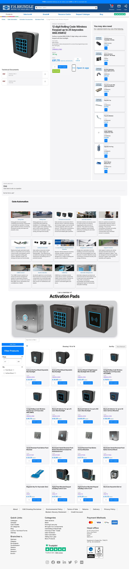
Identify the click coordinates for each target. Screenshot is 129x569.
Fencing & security (51, 524)
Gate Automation (12, 19)
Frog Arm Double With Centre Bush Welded (109, 85)
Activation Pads (39, 19)
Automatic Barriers (86, 225)
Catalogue (14, 520)
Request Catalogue (83, 14)
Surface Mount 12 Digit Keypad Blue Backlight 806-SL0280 (87, 371)
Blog (101, 14)
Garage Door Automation (86, 253)
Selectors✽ (28, 14)
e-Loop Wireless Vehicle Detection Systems (64, 253)
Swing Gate (20, 225)
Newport (13, 551)
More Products (50, 539)
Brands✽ (46, 14)
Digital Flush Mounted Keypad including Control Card (61, 487)
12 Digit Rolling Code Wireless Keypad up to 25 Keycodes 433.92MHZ (112, 371)
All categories (15, 526)
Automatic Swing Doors (86, 278)
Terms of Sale (72, 509)
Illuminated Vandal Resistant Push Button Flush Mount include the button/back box (62, 449)
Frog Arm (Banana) (108, 115)
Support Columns (108, 253)
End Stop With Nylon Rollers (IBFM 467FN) (109, 70)
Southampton (15, 545)
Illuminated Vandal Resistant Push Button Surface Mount (114, 448)
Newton (13, 549)
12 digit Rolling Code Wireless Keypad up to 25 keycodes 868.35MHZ (35, 410)
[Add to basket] (105, 48)
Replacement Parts (20, 253)
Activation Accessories (26, 19)
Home (3, 19)
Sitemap (13, 533)
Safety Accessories (42, 253)
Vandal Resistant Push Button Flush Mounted (37, 448)
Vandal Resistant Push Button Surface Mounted (87, 448)
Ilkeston (13, 547)
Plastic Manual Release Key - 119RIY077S (107, 162)
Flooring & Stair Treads (52, 531)
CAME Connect (20, 278)
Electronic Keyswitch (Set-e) (112, 487)
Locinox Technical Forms (19, 531)
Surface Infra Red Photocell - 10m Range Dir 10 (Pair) (109, 54)
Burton (13, 553)
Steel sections (49, 520)
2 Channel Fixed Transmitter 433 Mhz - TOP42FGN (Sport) (109, 39)
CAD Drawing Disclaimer (31, 509)
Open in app (83, 68)
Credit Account (77, 512)
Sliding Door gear (50, 537)
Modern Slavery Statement (56, 512)
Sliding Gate (42, 225)
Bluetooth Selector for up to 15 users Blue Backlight (62, 410)
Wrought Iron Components (54, 526)
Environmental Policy (54, 509)
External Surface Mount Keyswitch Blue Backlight (37, 371)
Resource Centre (64, 14)
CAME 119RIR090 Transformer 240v (108, 132)
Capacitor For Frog (108, 146)
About (15, 509)
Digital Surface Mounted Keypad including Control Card (88, 487)
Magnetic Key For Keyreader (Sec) (37, 487)
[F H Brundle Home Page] (18, 9)
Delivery (96, 509)
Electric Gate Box (42, 278)
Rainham (13, 539)
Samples (13, 522)
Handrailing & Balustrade (53, 529)
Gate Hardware (50, 533)
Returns (85, 509)
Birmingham (14, 543)
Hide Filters (13, 344)
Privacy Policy (109, 509)
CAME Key (64, 278)
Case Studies (15, 524)
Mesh (47, 522)
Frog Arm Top (107, 100)
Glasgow (13, 541)
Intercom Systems (107, 226)
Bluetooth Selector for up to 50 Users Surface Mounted (113, 410)
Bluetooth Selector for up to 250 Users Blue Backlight (88, 410)
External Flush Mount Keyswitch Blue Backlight (62, 371)
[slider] (4, 358)
